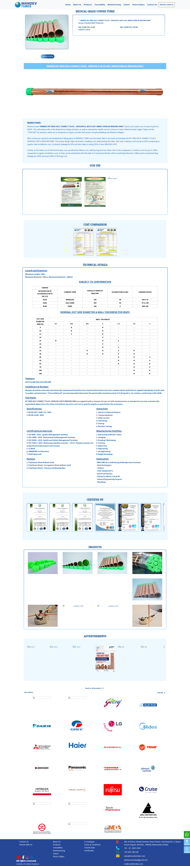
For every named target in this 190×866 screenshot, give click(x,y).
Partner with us (166, 4)
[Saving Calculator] (186, 848)
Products (88, 4)
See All (160, 692)
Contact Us (152, 4)
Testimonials (89, 847)
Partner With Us (25, 844)
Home (68, 4)
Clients (126, 4)
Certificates (89, 850)
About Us (77, 4)
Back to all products (93, 688)
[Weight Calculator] (187, 841)
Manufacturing (114, 4)
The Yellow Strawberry (31, 864)
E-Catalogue (89, 841)
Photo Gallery (138, 4)
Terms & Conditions (92, 844)
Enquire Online (47, 56)
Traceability (99, 4)
